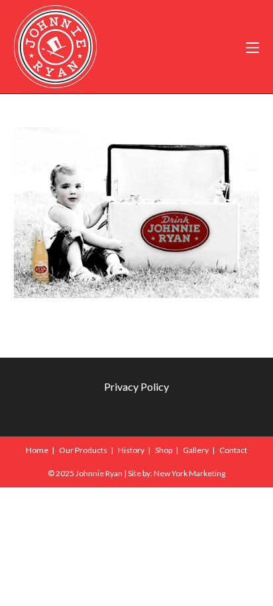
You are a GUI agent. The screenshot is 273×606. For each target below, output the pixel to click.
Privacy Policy (136, 386)
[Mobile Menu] (252, 47)
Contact (233, 450)
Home (37, 450)
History (131, 450)
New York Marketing (189, 473)
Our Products (83, 450)
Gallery (196, 450)
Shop (163, 450)
